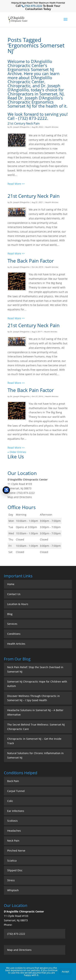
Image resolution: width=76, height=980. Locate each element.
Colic (10, 801)
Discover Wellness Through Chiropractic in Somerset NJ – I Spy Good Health (33, 698)
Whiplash (13, 890)
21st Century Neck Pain (24, 123)
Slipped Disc (15, 870)
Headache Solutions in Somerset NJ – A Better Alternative (35, 712)
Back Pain (13, 781)
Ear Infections (15, 811)
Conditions (13, 633)
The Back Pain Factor (31, 260)
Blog (10, 614)
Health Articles (51, 127)
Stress (11, 880)
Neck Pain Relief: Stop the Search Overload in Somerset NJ (35, 669)
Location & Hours (17, 604)
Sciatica (12, 860)
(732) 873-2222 (33, 6)
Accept (65, 971)
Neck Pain (13, 840)
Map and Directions (20, 497)
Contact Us (13, 594)
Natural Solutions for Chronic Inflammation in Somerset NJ (35, 755)
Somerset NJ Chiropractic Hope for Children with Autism (37, 684)
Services (12, 624)
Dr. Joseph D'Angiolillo (20, 127)
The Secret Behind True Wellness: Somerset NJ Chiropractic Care (36, 727)
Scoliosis (12, 820)
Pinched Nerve (16, 850)
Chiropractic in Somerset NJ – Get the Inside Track (34, 741)
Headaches (14, 830)
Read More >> (16, 183)
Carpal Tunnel (16, 791)
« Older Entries (17, 452)
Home (10, 584)
